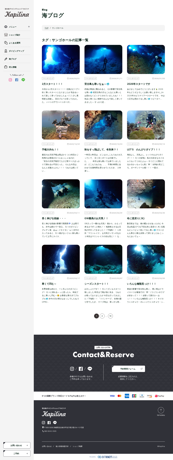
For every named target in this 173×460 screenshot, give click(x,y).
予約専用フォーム (127, 369)
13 (110, 316)
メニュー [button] (12, 27)
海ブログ (12, 59)
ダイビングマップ (16, 51)
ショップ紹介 (14, 35)
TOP (47, 28)
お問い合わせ (16, 445)
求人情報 (12, 67)
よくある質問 (14, 43)
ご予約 (16, 453)
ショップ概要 (77, 446)
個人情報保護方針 (62, 446)
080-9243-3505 (50, 431)
